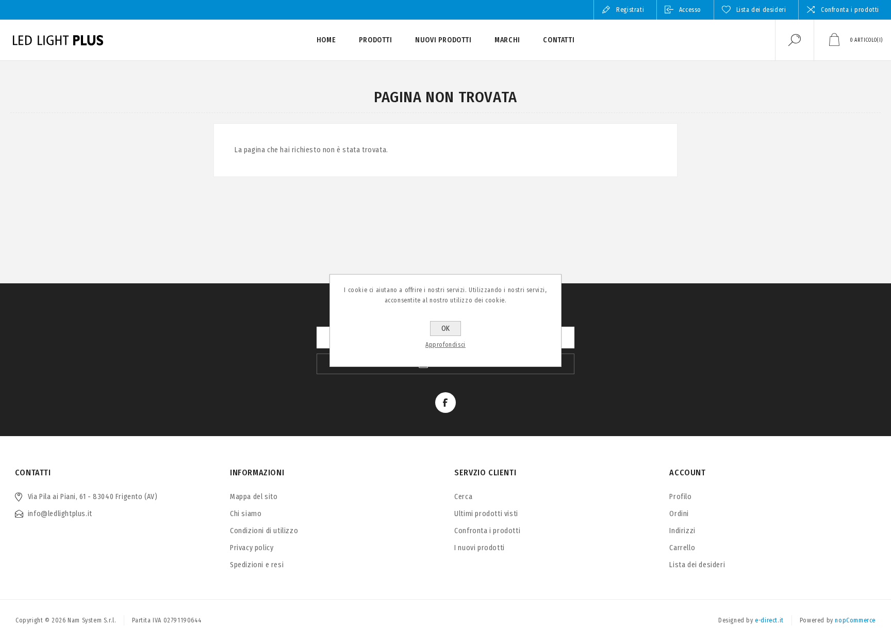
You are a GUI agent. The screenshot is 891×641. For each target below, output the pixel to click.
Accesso (690, 9)
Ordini (679, 513)
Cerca (463, 496)
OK (445, 328)
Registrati (630, 9)
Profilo (680, 496)
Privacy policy (251, 547)
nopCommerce (855, 620)
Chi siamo (245, 513)
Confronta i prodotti (850, 9)
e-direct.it (769, 620)
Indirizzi (682, 530)
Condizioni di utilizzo (264, 530)
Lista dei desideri (697, 564)
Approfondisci (445, 344)
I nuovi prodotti (479, 547)
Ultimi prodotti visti (486, 513)
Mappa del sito (253, 496)
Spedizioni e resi (257, 564)
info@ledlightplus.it (60, 513)
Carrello (682, 547)
